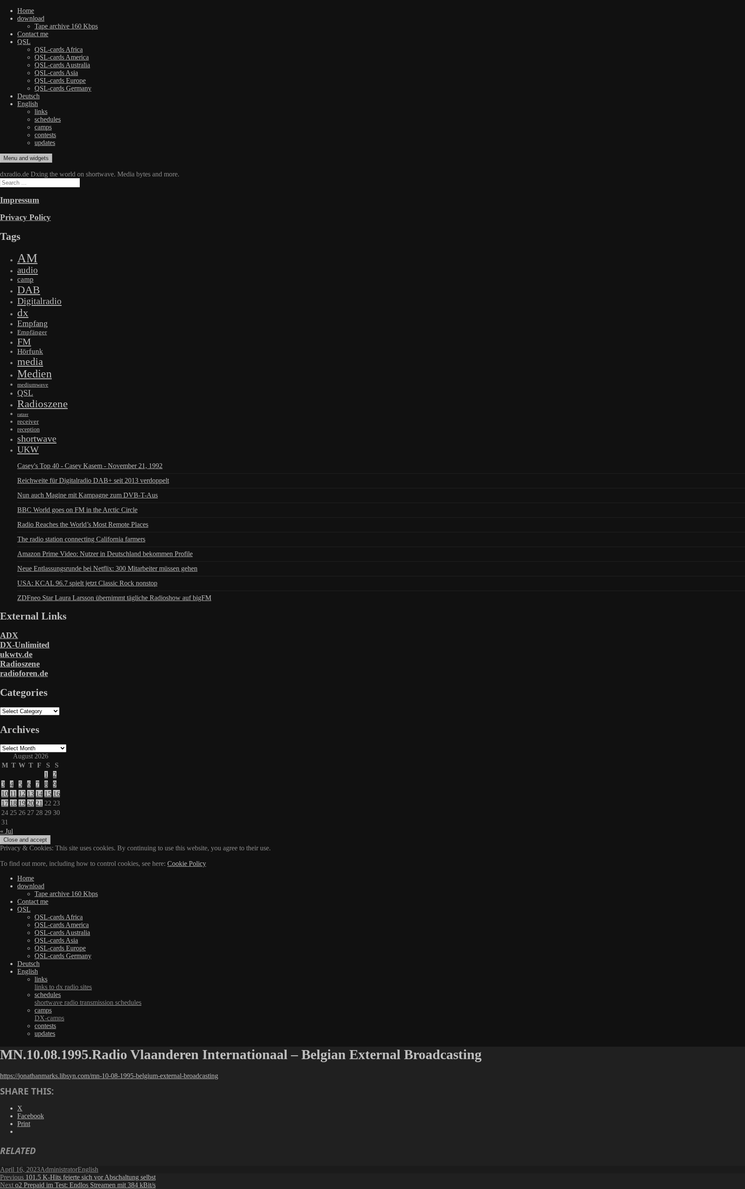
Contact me (32, 34)
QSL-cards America (61, 57)
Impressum (19, 199)
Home (25, 10)
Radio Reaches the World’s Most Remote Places (82, 524)
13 (30, 793)
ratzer (22, 414)
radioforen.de (24, 673)
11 (13, 793)
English (27, 103)
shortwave (36, 438)
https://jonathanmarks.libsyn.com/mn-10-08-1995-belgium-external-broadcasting (109, 1075)
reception (28, 429)
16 (56, 793)
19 (22, 803)
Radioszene (42, 403)
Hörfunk (30, 351)
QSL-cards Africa (58, 49)
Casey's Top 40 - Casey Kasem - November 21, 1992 (90, 465)
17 (4, 803)
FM (24, 341)
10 (4, 793)
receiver (28, 421)
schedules (47, 119)
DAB (28, 290)
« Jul (6, 831)
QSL (24, 41)
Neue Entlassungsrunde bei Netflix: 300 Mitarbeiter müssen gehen (107, 568)
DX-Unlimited (25, 644)
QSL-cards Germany (62, 88)
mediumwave (32, 384)
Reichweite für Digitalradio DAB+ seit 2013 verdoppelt (93, 480)
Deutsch (28, 96)
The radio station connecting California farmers (81, 539)
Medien (34, 374)
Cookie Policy (186, 863)
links (40, 111)
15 (47, 793)
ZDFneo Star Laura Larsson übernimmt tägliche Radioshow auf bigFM (114, 597)
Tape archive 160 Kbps (66, 26)
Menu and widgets (26, 158)
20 (30, 803)
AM (27, 258)
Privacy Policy (25, 217)
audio (27, 270)
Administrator (59, 1169)
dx (22, 312)
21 (39, 803)
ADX (9, 635)
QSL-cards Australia (62, 65)
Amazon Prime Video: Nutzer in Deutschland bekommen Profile (105, 553)
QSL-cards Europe (60, 80)
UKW (28, 449)
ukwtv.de (16, 654)
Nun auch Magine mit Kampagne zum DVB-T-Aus (87, 495)
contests (45, 134)
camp (25, 279)
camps (43, 127)
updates (44, 142)
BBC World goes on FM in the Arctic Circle (77, 509)
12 (22, 793)
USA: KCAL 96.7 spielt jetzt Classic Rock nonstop (87, 583)
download (30, 18)
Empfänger (32, 332)
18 (13, 803)
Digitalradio (39, 301)
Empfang (32, 323)
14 (39, 793)
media (30, 361)
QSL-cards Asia (56, 72)
